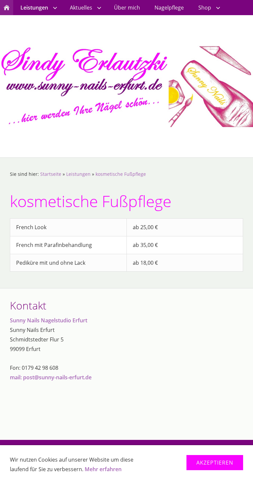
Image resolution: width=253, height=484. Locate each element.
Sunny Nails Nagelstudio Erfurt (48, 320)
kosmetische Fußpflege (121, 174)
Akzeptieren (214, 462)
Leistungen (78, 174)
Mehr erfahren (103, 469)
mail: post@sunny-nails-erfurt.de (51, 377)
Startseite (50, 174)
